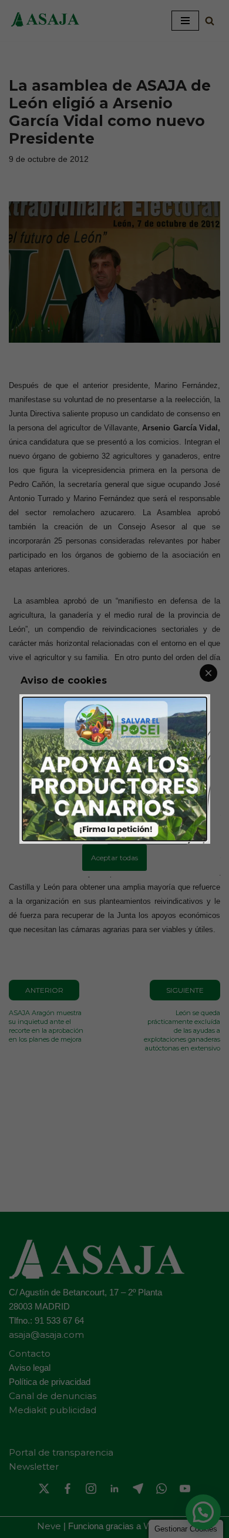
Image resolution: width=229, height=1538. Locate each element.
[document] (114, 769)
